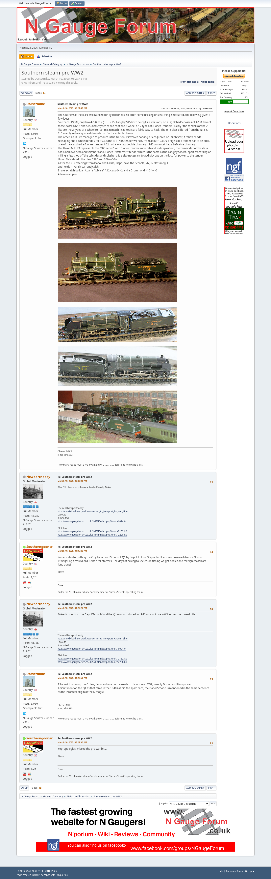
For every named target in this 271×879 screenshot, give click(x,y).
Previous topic (189, 82)
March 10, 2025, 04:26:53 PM (72, 677)
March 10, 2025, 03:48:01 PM (72, 480)
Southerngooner (39, 546)
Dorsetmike (35, 104)
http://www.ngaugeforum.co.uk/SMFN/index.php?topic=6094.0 (92, 521)
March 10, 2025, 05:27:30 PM (72, 742)
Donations (234, 123)
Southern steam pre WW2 (73, 104)
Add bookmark (195, 93)
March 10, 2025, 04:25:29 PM (72, 607)
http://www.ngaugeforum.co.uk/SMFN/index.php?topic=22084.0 (92, 534)
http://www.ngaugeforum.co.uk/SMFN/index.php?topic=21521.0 (92, 531)
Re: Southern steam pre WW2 (75, 477)
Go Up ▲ (250, 870)
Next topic (207, 82)
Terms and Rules (234, 870)
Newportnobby (38, 477)
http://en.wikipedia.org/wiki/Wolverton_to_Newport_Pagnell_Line (93, 511)
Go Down (26, 93)
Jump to (163, 803)
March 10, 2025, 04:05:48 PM (72, 550)
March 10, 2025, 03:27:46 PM (72, 108)
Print (211, 93)
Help (221, 870)
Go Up (24, 787)
